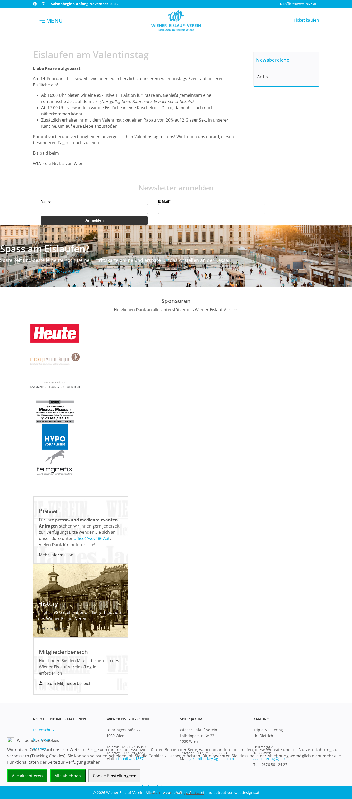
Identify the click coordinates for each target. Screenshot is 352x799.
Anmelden (94, 220)
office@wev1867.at (300, 3)
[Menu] (51, 21)
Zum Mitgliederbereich (68, 683)
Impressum (200, 786)
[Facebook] (35, 3)
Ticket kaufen (306, 20)
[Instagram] (43, 3)
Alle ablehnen (68, 776)
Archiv (262, 76)
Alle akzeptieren (27, 776)
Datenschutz (44, 729)
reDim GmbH (195, 793)
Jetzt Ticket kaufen (62, 271)
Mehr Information (56, 555)
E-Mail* (164, 201)
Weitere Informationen (163, 786)
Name (46, 201)
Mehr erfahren (52, 629)
